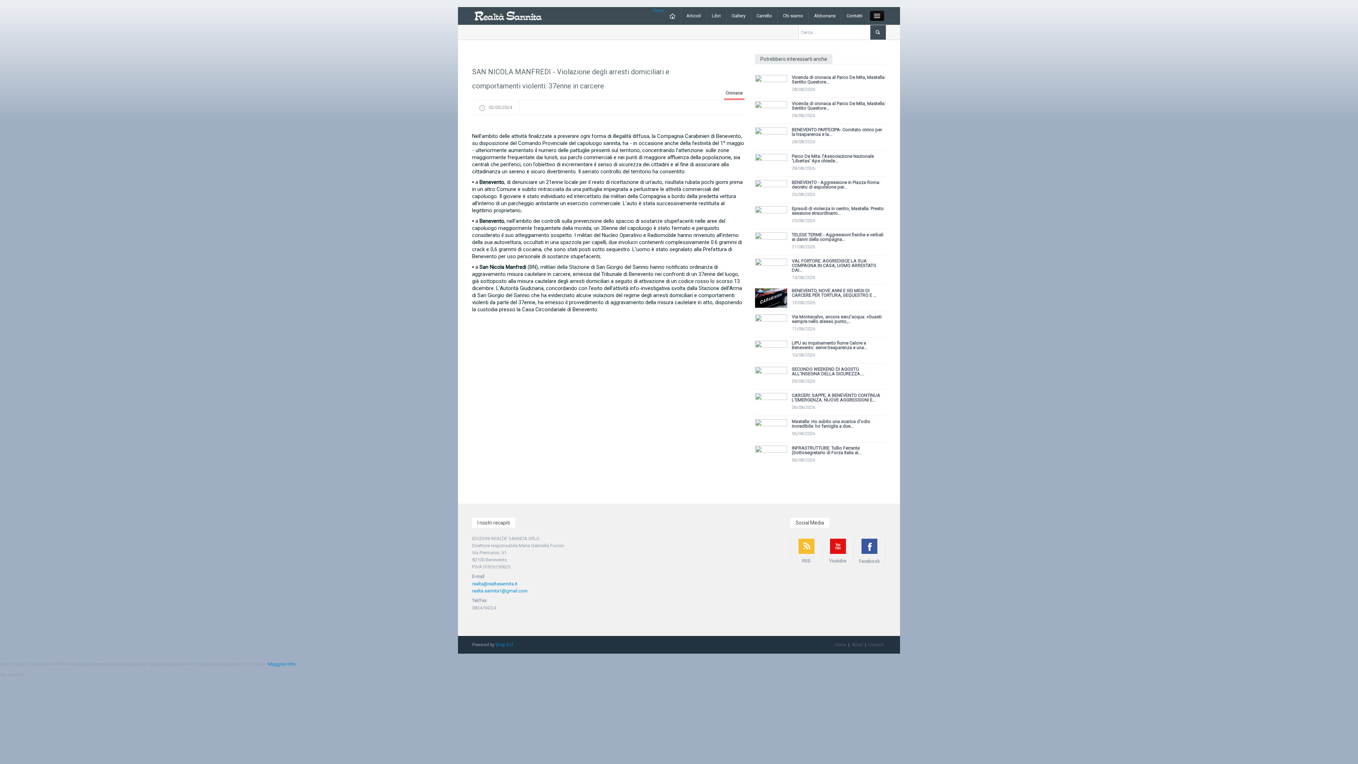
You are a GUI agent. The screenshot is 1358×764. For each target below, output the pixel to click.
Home (840, 644)
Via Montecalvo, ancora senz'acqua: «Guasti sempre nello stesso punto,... (837, 319)
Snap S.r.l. (504, 644)
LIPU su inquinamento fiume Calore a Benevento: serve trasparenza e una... (829, 345)
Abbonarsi (825, 15)
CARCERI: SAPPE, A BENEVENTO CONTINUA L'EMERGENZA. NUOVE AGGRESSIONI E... (836, 398)
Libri (716, 15)
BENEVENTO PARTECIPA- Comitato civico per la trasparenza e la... (837, 132)
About (857, 644)
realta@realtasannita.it (494, 583)
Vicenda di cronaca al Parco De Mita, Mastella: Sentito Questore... (839, 80)
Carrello (764, 15)
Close (658, 10)
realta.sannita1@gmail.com (500, 591)
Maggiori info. (282, 664)
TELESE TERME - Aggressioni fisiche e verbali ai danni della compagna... (837, 237)
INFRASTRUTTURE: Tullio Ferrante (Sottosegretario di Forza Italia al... (826, 450)
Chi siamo (793, 15)
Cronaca (734, 93)
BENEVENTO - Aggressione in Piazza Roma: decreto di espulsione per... (836, 185)
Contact (876, 644)
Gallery (738, 15)
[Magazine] (508, 15)
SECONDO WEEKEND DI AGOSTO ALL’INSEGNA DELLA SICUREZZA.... (828, 371)
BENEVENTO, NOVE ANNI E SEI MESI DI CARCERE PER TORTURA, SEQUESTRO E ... (834, 293)
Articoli (693, 15)
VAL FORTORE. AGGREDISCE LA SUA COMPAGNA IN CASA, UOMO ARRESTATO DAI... (834, 265)
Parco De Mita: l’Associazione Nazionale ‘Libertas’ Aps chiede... (833, 158)
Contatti (855, 15)
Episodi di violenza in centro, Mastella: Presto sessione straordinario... (838, 211)
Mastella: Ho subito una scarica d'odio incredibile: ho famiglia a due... (831, 424)
